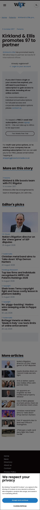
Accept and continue (20, 500)
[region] (20, 491)
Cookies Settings (20, 506)
